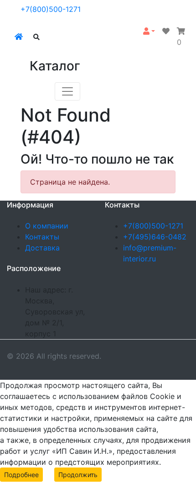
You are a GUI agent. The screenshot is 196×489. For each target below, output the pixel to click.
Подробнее (21, 474)
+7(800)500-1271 (51, 9)
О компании (46, 225)
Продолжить (78, 474)
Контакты (42, 236)
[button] (149, 31)
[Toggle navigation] (67, 91)
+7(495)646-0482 (154, 236)
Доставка (42, 247)
